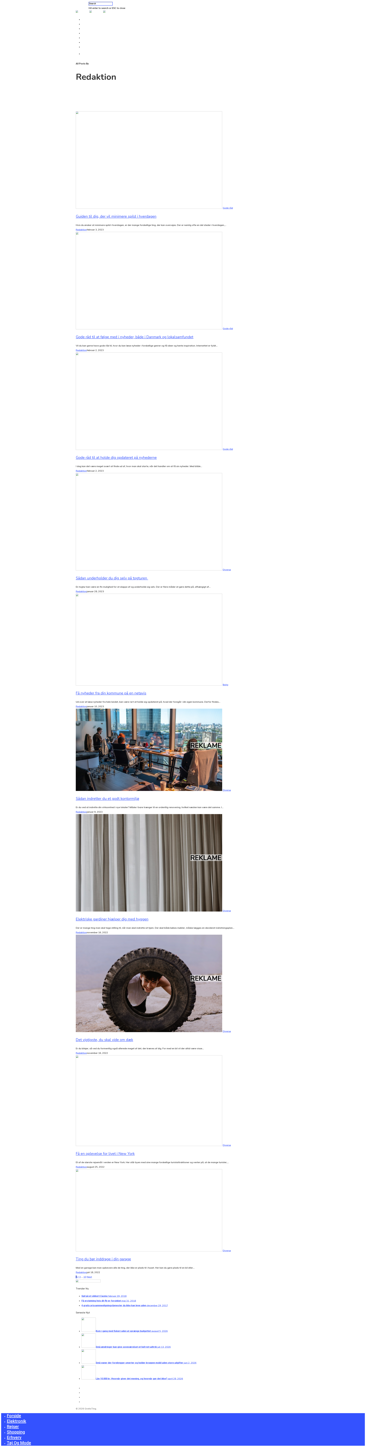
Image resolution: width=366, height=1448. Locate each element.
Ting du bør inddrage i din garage (103, 1259)
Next (89, 1276)
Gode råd (228, 207)
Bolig (225, 684)
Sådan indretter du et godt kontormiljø (107, 798)
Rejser (87, 29)
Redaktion (81, 229)
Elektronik (88, 24)
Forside (87, 19)
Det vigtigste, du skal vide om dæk (104, 1039)
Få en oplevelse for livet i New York (105, 1153)
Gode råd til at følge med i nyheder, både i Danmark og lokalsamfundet (134, 336)
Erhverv (87, 38)
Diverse (227, 569)
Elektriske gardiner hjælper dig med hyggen (112, 919)
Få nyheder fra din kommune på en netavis (111, 693)
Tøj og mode (90, 42)
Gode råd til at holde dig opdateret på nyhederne (116, 457)
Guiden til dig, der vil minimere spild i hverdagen (116, 216)
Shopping (88, 33)
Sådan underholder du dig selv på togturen (112, 578)
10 (84, 1276)
